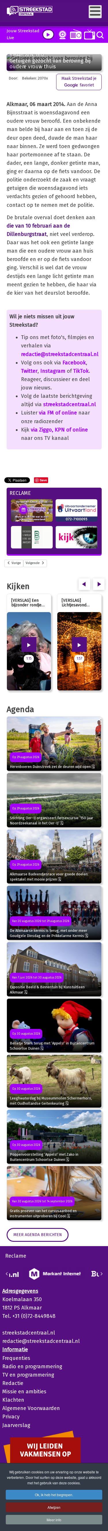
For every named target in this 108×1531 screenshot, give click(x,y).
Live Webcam (61, 35)
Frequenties (16, 1358)
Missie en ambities (24, 1391)
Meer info (54, 1519)
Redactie (12, 1383)
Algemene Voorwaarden (31, 1408)
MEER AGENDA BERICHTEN (37, 1234)
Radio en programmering (32, 1366)
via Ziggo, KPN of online (59, 430)
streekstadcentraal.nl (69, 404)
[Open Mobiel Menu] (95, 11)
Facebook (74, 362)
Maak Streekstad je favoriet (78, 81)
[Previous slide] (7, 1273)
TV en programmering (28, 1375)
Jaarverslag (16, 1425)
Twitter (29, 371)
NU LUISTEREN (74, 34)
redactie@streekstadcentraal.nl (59, 354)
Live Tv (88, 34)
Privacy (11, 1416)
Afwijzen (54, 1507)
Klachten (13, 1400)
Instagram (52, 371)
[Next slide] (101, 1273)
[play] (48, 34)
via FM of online (58, 413)
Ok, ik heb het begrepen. (54, 1494)
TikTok (81, 371)
